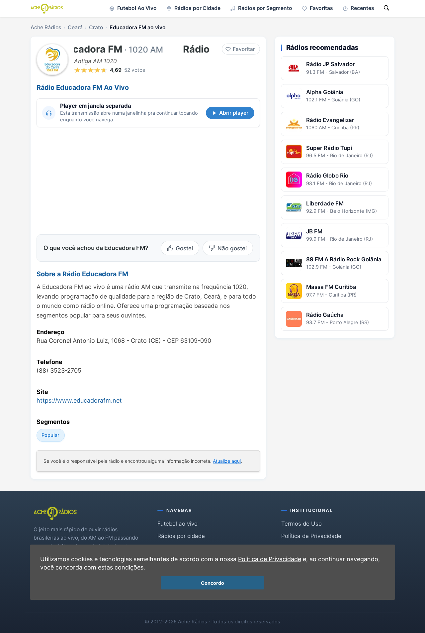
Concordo (212, 583)
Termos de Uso (301, 523)
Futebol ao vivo (177, 523)
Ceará (75, 27)
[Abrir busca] (386, 8)
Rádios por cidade (181, 536)
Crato (96, 27)
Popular (50, 435)
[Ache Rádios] (47, 9)
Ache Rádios (46, 27)
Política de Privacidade (311, 536)
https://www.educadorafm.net (79, 400)
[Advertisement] (92, 179)
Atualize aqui (227, 461)
